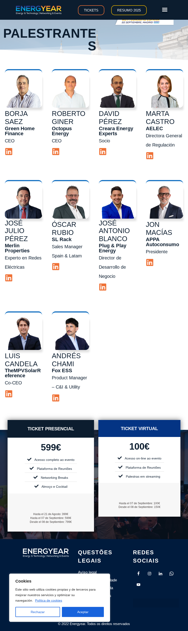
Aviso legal (87, 572)
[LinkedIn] (9, 152)
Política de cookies (48, 600)
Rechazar (38, 612)
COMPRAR (50, 502)
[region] (59, 598)
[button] (164, 9)
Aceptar (82, 612)
